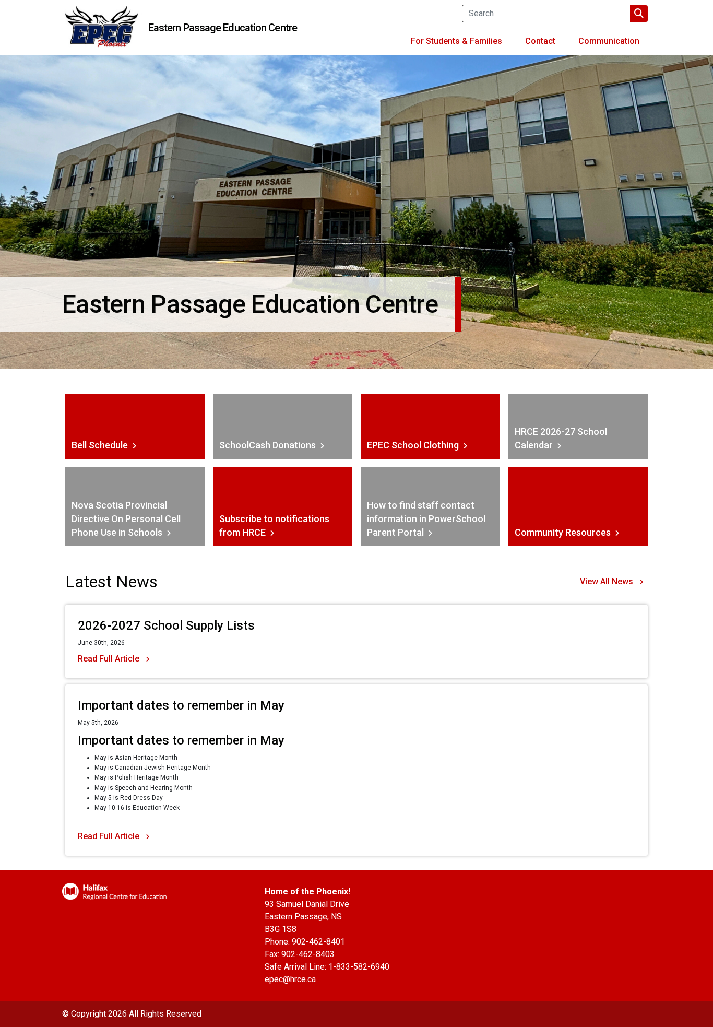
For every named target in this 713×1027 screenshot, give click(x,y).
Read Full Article (108, 659)
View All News (606, 581)
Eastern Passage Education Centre (222, 27)
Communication (608, 41)
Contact (540, 41)
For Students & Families (456, 41)
